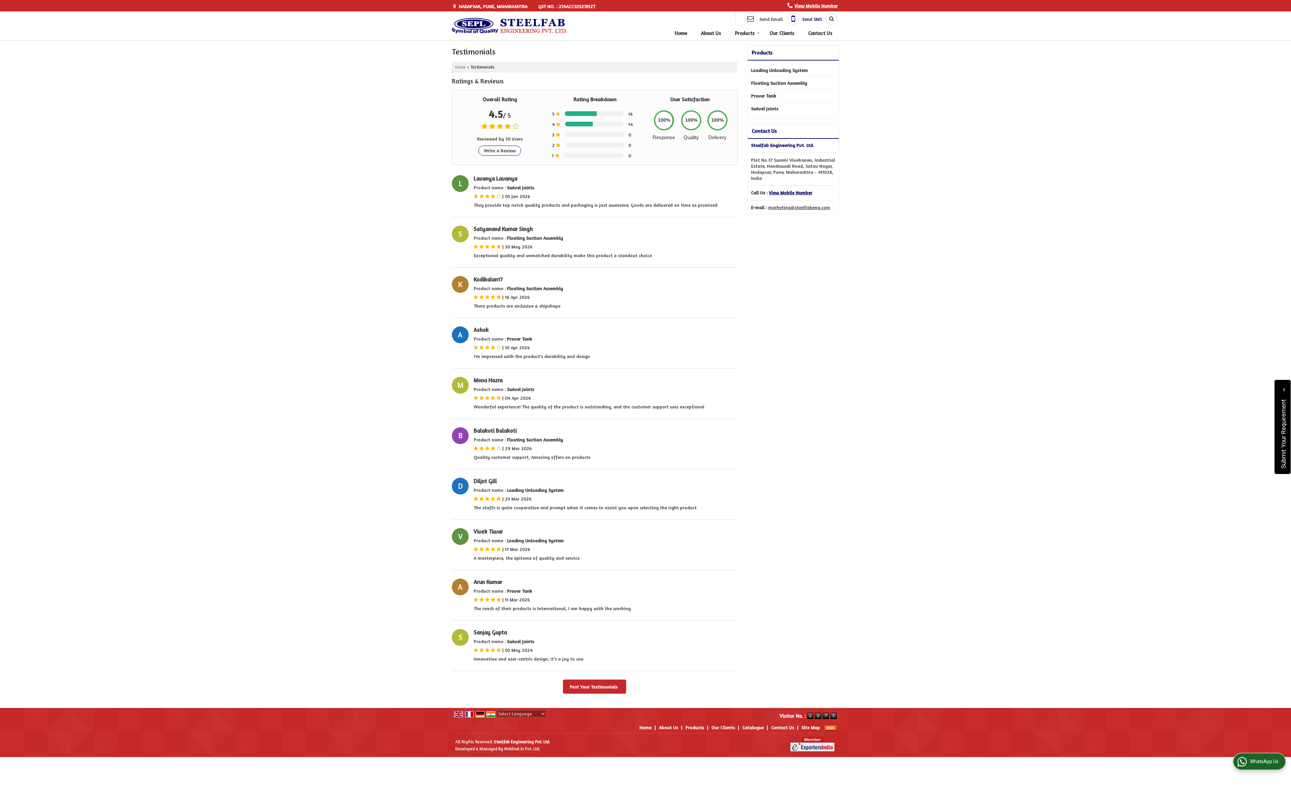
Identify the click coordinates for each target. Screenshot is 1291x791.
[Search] (829, 19)
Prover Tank (763, 95)
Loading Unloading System (779, 70)
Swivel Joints (764, 108)
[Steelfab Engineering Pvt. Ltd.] (510, 26)
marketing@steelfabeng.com (799, 207)
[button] (816, 5)
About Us (711, 33)
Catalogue (753, 727)
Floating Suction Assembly (779, 83)
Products (745, 33)
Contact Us (820, 33)
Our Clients (782, 33)
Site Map (810, 727)
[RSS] (831, 727)
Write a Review (500, 150)
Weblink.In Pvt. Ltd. (522, 748)
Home (681, 33)
